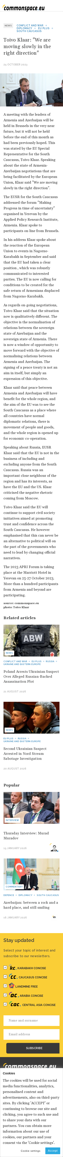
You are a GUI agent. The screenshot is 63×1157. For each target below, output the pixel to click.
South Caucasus (29, 31)
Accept (53, 1150)
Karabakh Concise (32, 968)
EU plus (44, 28)
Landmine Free (26, 986)
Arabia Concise (31, 995)
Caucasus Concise (33, 977)
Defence (9, 895)
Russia (50, 661)
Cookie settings (30, 1150)
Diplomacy (24, 28)
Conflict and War (30, 25)
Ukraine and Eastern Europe (22, 664)
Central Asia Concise (39, 1005)
